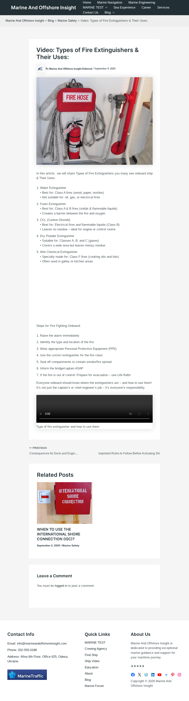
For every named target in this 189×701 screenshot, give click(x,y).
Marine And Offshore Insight (43, 7)
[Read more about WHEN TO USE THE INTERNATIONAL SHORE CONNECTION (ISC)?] (64, 503)
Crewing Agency (96, 648)
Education (91, 667)
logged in (61, 585)
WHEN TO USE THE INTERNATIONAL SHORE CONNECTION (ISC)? (58, 534)
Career (146, 7)
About (89, 673)
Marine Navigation (109, 2)
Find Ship (91, 655)
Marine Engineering (141, 2)
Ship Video (92, 661)
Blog (108, 12)
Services (163, 7)
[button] (105, 7)
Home (87, 2)
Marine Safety (70, 545)
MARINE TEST (93, 7)
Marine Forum (94, 686)
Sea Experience (124, 7)
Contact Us (90, 12)
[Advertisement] (94, 293)
